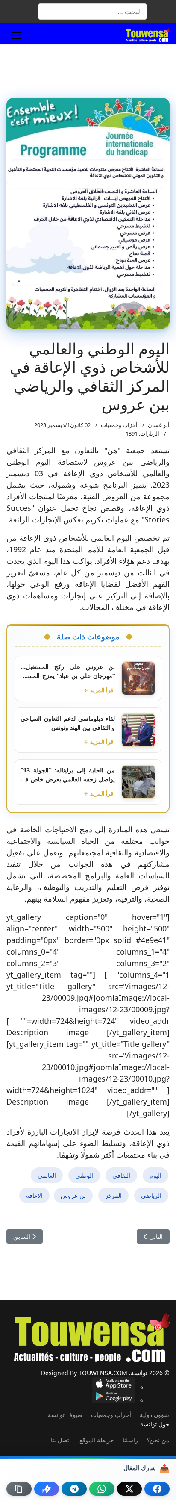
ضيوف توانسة (65, 1415)
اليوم (155, 1175)
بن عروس (73, 1195)
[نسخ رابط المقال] (19, 1489)
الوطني (84, 1175)
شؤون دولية (154, 1415)
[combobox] (92, 11)
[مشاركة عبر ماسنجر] (46, 1489)
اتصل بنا (61, 1440)
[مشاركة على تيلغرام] (74, 1489)
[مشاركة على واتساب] (101, 1489)
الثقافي (121, 1175)
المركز (113, 1195)
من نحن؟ (158, 1440)
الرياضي (151, 1195)
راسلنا (130, 1440)
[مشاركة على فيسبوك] (157, 1489)
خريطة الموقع (96, 1440)
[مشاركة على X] (129, 1489)
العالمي (47, 1175)
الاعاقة (34, 1195)
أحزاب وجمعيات (119, 425)
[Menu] (16, 36)
